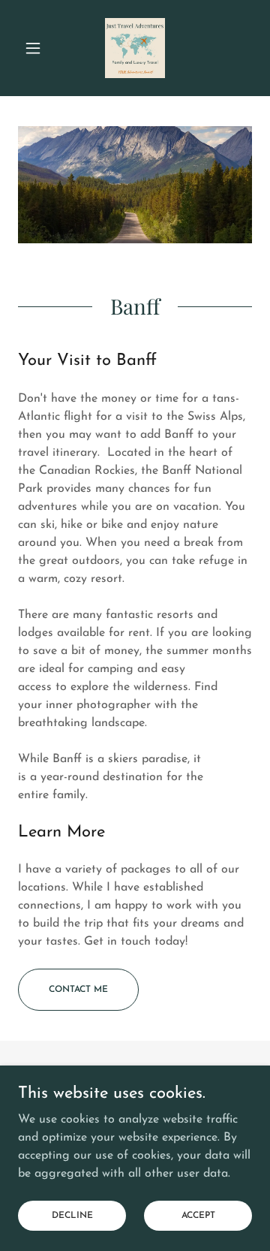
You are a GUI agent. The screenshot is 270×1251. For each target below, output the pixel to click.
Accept (198, 1214)
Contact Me (78, 989)
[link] (135, 48)
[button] (35, 48)
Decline (72, 1214)
